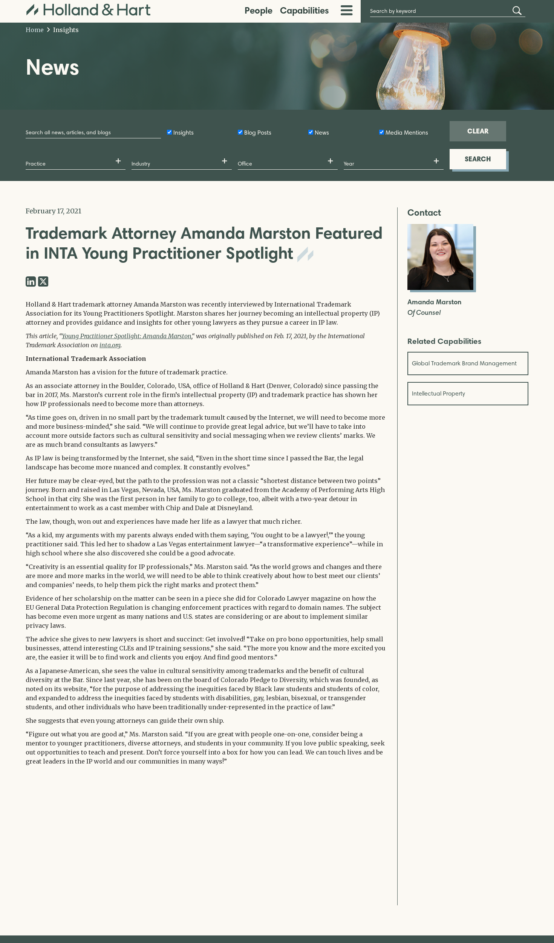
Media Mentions (407, 132)
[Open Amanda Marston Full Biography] (440, 287)
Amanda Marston (434, 302)
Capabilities (304, 10)
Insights (65, 30)
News (322, 132)
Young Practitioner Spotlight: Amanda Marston (126, 336)
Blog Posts (257, 132)
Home (35, 30)
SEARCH (478, 159)
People (258, 10)
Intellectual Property (438, 393)
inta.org (110, 345)
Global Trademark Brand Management (464, 363)
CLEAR (477, 131)
